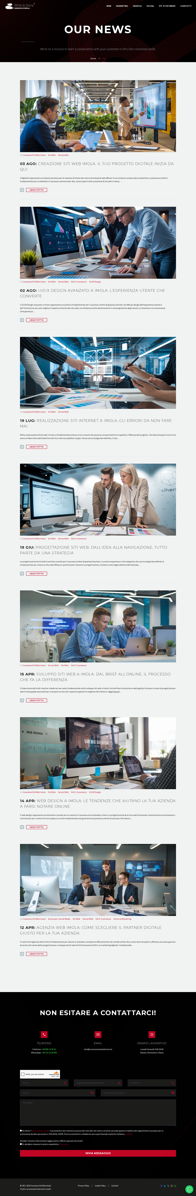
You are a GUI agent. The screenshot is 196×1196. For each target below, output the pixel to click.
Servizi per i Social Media (59, 919)
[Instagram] (172, 1186)
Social (150, 6)
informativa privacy (40, 1130)
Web (108, 6)
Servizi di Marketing (122, 919)
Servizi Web (63, 155)
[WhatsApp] (175, 1186)
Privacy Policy (83, 1186)
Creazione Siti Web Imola (34, 155)
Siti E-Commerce (79, 281)
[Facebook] (161, 1186)
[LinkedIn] (165, 1186)
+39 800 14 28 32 (48, 1049)
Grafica (137, 6)
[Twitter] (168, 1186)
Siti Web (52, 155)
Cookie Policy (100, 1186)
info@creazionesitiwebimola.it (98, 1049)
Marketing (122, 6)
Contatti (185, 6)
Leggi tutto (37, 190)
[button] (22, 190)
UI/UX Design (95, 281)
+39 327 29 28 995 (49, 1052)
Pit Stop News (167, 6)
